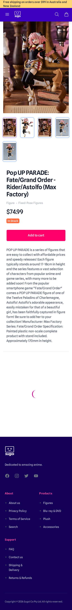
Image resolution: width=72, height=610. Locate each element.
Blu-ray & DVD (52, 511)
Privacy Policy (18, 511)
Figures (48, 503)
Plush (46, 518)
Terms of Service (19, 518)
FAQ (11, 549)
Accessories (51, 526)
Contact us (16, 557)
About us (14, 503)
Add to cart (36, 235)
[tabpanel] (36, 67)
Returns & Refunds (20, 578)
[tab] (9, 127)
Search (13, 526)
